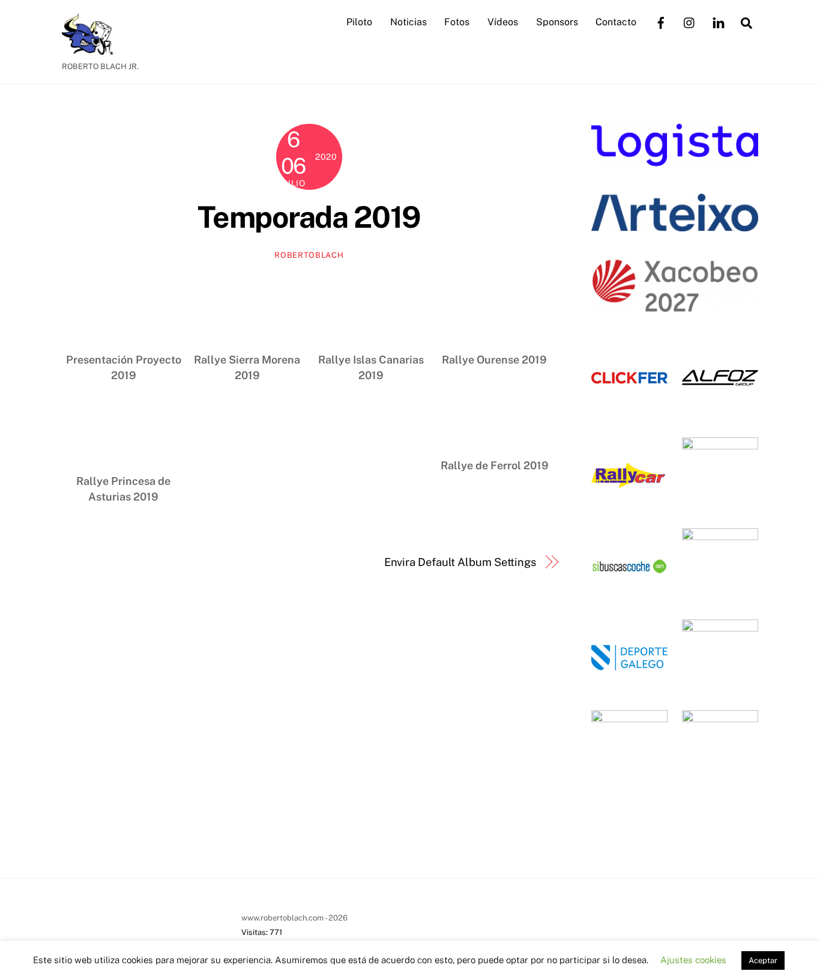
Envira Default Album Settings (460, 562)
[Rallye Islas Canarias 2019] (371, 309)
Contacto (615, 22)
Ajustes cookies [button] (693, 960)
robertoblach (308, 255)
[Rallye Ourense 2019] (494, 309)
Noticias (408, 22)
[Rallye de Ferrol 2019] (494, 416)
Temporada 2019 (309, 216)
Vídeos (502, 22)
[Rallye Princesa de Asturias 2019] (123, 431)
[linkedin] (719, 21)
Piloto (359, 22)
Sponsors (557, 22)
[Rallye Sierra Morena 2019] (247, 309)
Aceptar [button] (763, 960)
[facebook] (661, 21)
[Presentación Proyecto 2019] (123, 309)
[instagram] (690, 21)
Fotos (456, 22)
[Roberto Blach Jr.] (92, 49)
